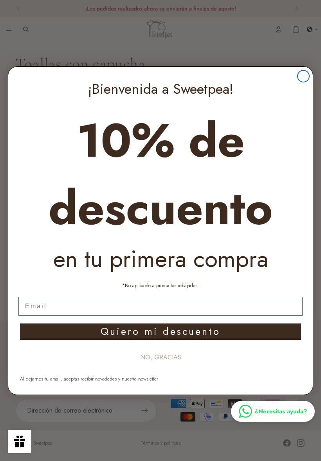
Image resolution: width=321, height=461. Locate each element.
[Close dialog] (303, 76)
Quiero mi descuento (160, 331)
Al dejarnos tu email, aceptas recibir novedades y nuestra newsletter (89, 378)
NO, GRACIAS (160, 357)
